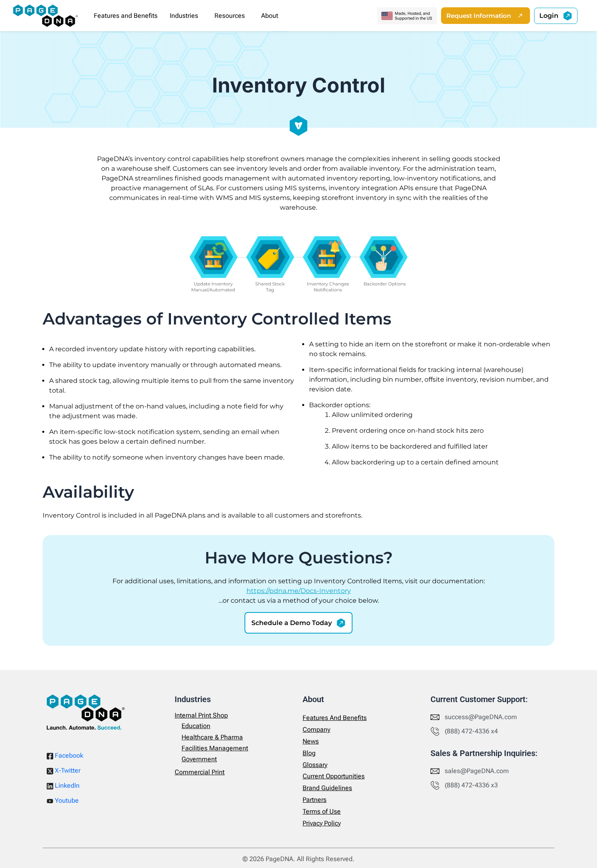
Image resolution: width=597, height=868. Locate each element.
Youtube (66, 800)
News (311, 741)
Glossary (315, 765)
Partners (315, 800)
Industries (184, 15)
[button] (186, 15)
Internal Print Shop (201, 715)
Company (316, 729)
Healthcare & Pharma (212, 737)
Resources (229, 15)
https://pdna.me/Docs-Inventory (299, 591)
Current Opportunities (334, 776)
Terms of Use (322, 811)
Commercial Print (200, 772)
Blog (309, 753)
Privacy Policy (322, 823)
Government (199, 759)
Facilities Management (215, 748)
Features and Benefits (126, 15)
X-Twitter (66, 770)
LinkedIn (66, 785)
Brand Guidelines (327, 788)
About (269, 15)
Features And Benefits (335, 718)
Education (196, 726)
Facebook (68, 755)
